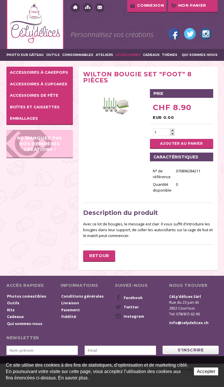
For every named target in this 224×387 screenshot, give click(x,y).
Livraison (70, 302)
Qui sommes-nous (200, 54)
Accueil (75, 7)
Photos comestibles (26, 296)
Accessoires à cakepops (39, 72)
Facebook (174, 34)
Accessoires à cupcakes (38, 84)
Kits (11, 309)
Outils (53, 54)
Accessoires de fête (34, 95)
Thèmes (169, 54)
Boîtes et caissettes (35, 107)
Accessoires (128, 54)
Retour (99, 255)
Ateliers (104, 54)
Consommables (77, 54)
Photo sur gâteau (25, 54)
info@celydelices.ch (189, 322)
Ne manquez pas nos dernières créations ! (39, 143)
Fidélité (68, 316)
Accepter (206, 371)
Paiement (70, 309)
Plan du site (87, 7)
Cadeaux (151, 54)
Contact (99, 7)
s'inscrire (191, 350)
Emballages (24, 118)
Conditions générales (82, 296)
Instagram (206, 34)
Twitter (190, 34)
